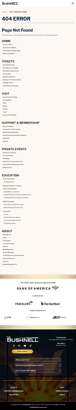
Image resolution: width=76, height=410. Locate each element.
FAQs (4, 103)
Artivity (6, 214)
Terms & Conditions (9, 47)
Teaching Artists (9, 181)
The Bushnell (10, 3)
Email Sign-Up (22, 351)
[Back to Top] (73, 404)
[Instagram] (19, 346)
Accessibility (7, 100)
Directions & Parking (10, 97)
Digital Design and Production (13, 207)
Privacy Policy (7, 44)
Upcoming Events (9, 65)
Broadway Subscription (11, 71)
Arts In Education (9, 179)
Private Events (14, 149)
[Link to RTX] (10, 317)
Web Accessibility (9, 53)
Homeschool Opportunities (12, 220)
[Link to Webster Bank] (36, 317)
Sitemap (62, 404)
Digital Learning (8, 201)
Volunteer (6, 138)
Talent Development (10, 189)
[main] (38, 143)
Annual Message (8, 252)
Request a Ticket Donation (12, 80)
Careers (5, 261)
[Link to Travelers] (24, 303)
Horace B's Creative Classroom (13, 204)
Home (4, 12)
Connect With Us (8, 258)
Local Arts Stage (8, 243)
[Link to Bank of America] (38, 287)
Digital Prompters (9, 77)
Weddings (6, 158)
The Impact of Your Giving (11, 129)
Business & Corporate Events (13, 161)
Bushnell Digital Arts (10, 264)
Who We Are (7, 234)
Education (10, 175)
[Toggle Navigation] (73, 3)
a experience (38, 407)
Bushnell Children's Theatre (12, 186)
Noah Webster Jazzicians (11, 191)
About (7, 231)
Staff (4, 237)
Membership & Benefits (11, 132)
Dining (5, 106)
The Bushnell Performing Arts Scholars (16, 197)
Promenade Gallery (10, 223)
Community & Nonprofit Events (13, 164)
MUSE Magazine (8, 249)
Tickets (8, 61)
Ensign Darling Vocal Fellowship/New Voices (17, 194)
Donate (5, 141)
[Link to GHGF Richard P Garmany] (62, 317)
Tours (5, 112)
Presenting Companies (10, 86)
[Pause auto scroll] (73, 310)
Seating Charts (8, 83)
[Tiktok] (31, 346)
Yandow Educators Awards (12, 217)
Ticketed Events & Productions (13, 255)
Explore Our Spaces (9, 152)
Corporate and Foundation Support (15, 135)
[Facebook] (14, 346)
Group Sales (7, 74)
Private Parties (8, 155)
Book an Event (7, 167)
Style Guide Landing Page (11, 50)
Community (7, 211)
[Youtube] (25, 346)
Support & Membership (20, 123)
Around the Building (9, 115)
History (5, 246)
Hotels (5, 109)
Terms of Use (36, 404)
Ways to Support (8, 126)
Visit (5, 93)
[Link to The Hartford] (50, 303)
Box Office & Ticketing (10, 68)
